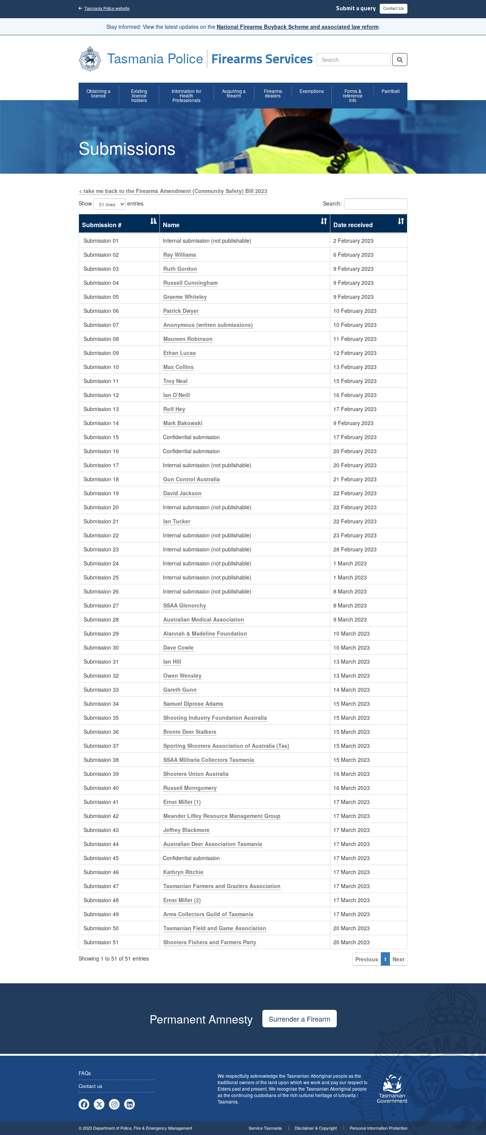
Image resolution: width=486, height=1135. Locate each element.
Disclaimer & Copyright (316, 1128)
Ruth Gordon (180, 268)
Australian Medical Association (203, 619)
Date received (353, 224)
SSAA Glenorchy (184, 605)
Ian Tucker (176, 521)
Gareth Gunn (180, 689)
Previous (366, 959)
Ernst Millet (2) (182, 900)
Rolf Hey (174, 409)
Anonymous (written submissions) (208, 324)
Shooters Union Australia (196, 773)
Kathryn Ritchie (183, 872)
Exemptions (312, 91)
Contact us (91, 1085)
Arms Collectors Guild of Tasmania (208, 914)
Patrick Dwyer (181, 310)
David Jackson (182, 493)
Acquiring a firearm (234, 93)
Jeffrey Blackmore (186, 830)
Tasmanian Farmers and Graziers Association (222, 886)
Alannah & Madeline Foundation (205, 633)
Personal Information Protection (378, 1128)
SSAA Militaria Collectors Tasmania (208, 759)
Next (398, 959)
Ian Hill (172, 661)
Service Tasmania (265, 1128)
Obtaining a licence (98, 93)
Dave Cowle (178, 647)
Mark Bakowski (182, 423)
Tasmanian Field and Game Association (214, 928)
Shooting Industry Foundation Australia (215, 717)
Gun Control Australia (191, 479)
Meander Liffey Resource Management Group (222, 815)
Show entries (111, 203)
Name (171, 224)
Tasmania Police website (106, 8)
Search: (332, 203)
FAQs (85, 1073)
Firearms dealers (273, 93)
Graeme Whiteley (185, 296)
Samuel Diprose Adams (193, 703)
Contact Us (393, 8)
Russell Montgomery (190, 787)
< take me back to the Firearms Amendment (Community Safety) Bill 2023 (173, 191)
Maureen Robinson (188, 338)
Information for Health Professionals (186, 95)
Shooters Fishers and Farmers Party (209, 942)
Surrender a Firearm (299, 1019)
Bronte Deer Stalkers (189, 731)
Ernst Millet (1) (182, 801)
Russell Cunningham (190, 282)
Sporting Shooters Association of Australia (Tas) (226, 745)
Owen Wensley (182, 675)
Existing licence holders (139, 95)
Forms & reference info (353, 95)
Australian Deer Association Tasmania (212, 844)
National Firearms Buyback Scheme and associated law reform (298, 26)
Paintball (391, 91)
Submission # (102, 224)
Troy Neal (175, 381)
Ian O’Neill (176, 395)
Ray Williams (179, 254)
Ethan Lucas (179, 352)
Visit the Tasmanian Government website (392, 1089)
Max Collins (178, 366)
